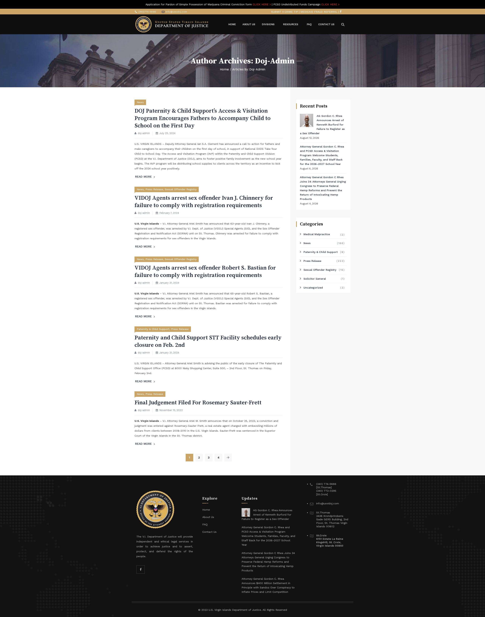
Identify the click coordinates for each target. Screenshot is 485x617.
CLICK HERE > (262, 4)
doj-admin (144, 133)
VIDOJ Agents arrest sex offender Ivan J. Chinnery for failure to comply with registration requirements (204, 201)
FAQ (309, 24)
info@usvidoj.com (176, 11)
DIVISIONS (268, 24)
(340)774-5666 (147, 11)
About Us (208, 517)
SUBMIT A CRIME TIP (284, 11)
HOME (232, 24)
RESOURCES (290, 24)
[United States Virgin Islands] (172, 24)
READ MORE (143, 176)
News (140, 102)
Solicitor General (315, 278)
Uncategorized (313, 287)
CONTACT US (326, 24)
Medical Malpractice (317, 234)
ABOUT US (248, 24)
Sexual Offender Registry (180, 189)
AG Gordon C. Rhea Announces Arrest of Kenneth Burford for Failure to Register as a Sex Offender (322, 124)
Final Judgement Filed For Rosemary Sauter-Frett (198, 402)
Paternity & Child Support (153, 329)
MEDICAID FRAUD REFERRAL (318, 11)
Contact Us (209, 531)
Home (224, 69)
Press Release (154, 189)
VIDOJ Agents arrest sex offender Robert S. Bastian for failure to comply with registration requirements (205, 271)
